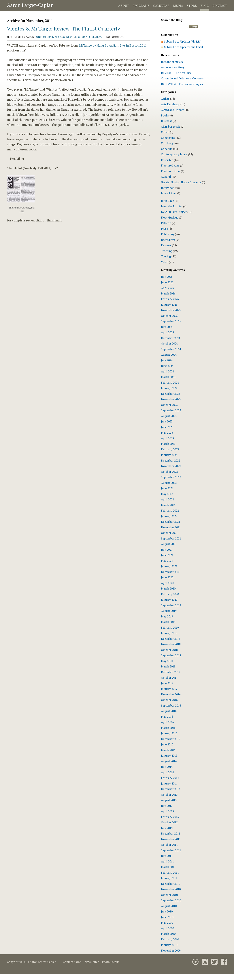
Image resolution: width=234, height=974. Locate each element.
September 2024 (171, 349)
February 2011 (170, 872)
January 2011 (169, 878)
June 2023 (167, 427)
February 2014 (170, 778)
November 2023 (171, 399)
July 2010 (167, 911)
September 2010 (171, 900)
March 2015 (168, 750)
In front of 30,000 (172, 62)
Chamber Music (170, 126)
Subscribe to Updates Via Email (183, 47)
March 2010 (168, 933)
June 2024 (167, 366)
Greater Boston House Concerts (181, 182)
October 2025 (169, 315)
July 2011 (167, 856)
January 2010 (169, 945)
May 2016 (167, 716)
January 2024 (169, 388)
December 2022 (170, 460)
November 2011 (171, 839)
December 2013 (170, 789)
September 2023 (171, 410)
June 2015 (167, 744)
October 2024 (169, 343)
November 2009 (171, 950)
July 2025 (167, 327)
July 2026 (167, 276)
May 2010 (167, 922)
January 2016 (169, 733)
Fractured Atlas (170, 171)
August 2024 (169, 354)
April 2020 (167, 583)
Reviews (97, 37)
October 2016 (169, 700)
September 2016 (171, 705)
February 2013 (170, 817)
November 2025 (171, 310)
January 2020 (169, 599)
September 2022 (171, 477)
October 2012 (169, 822)
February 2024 (170, 382)
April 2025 (167, 332)
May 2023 (167, 432)
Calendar (161, 5)
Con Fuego (168, 143)
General (68, 37)
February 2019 (170, 627)
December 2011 (170, 833)
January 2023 (169, 455)
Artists (165, 98)
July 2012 (167, 828)
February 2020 (170, 594)
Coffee (165, 132)
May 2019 (167, 616)
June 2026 (167, 282)
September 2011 (171, 850)
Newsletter (92, 962)
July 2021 (167, 549)
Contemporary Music (48, 37)
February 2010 (170, 939)
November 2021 (171, 527)
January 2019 (169, 633)
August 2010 (169, 906)
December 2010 (170, 883)
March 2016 (168, 728)
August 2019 (169, 611)
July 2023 (167, 421)
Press (164, 228)
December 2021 (170, 521)
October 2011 (169, 844)
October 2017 (169, 677)
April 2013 (167, 811)
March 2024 (168, 377)
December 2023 (170, 393)
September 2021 (171, 538)
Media (178, 5)
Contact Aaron (72, 962)
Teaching (166, 251)
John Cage (167, 200)
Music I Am (168, 193)
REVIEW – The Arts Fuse (176, 73)
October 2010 (169, 895)
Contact (219, 5)
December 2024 (170, 338)
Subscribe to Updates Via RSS (182, 41)
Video (164, 262)
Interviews (167, 188)
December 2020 (170, 572)
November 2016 (171, 694)
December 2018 (170, 638)
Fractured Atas (170, 165)
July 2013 (167, 805)
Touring (166, 256)
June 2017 (167, 683)
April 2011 (167, 861)
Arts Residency (170, 104)
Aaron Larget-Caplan (30, 5)
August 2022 (169, 483)
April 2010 (167, 928)
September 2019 (171, 605)
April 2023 (167, 438)
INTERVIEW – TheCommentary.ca (182, 84)
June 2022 (167, 488)
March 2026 (168, 293)
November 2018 (171, 644)
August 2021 (169, 544)
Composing (168, 137)
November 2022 (171, 466)
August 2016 (169, 711)
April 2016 (167, 722)
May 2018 (167, 661)
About (123, 5)
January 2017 (169, 688)
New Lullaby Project (174, 212)
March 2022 (168, 505)
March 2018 (168, 666)
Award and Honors (172, 110)
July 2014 (167, 766)
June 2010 (167, 917)
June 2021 (167, 555)
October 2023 (169, 405)
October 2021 (169, 533)
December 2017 (170, 672)
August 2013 (169, 800)
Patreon (166, 223)
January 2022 (169, 516)
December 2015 (170, 739)
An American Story (172, 67)
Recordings (82, 37)
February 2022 (170, 510)
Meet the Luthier (171, 206)
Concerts (166, 149)
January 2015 (169, 755)
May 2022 (167, 494)
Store (192, 5)
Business (166, 121)
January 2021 (169, 566)
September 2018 (171, 655)
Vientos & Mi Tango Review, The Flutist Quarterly (63, 28)
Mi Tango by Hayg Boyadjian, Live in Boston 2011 (113, 45)
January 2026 (169, 304)
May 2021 (167, 560)
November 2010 (171, 889)
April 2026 (167, 288)
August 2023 (169, 416)
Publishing (167, 234)
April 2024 (167, 371)
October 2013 (169, 794)
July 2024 (167, 360)
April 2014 (167, 772)
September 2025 (171, 321)
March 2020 (168, 588)
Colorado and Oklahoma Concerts (182, 78)
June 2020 (167, 577)
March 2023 (168, 443)
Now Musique (169, 217)
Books (165, 115)
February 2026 (170, 299)
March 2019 (168, 622)
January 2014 (169, 783)
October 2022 (169, 471)
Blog (204, 5)
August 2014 (169, 761)
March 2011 (168, 867)
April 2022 (167, 499)
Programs (141, 5)
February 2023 (170, 449)
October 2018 (169, 650)
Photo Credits (110, 962)
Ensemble (167, 160)
